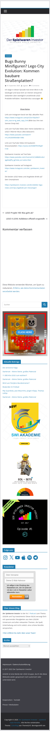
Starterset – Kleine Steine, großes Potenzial (19, 371)
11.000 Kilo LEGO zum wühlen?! (15, 375)
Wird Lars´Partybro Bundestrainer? (16, 383)
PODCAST (8, 56)
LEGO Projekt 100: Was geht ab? (19, 213)
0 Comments (35, 86)
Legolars (25, 86)
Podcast (33, 613)
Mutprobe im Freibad (11, 387)
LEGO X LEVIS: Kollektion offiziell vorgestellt (25, 218)
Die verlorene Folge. (10, 368)
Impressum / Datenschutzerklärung (16, 664)
